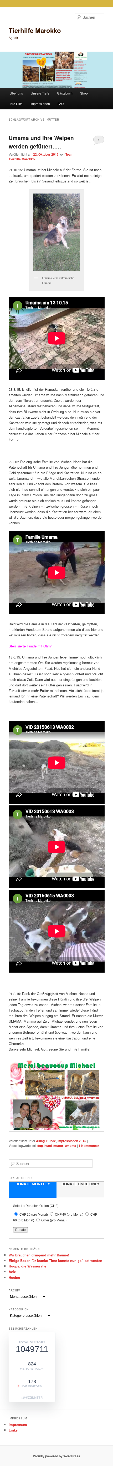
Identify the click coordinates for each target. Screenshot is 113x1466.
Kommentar (89, 1145)
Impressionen (40, 103)
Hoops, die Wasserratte (27, 1266)
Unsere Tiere (40, 93)
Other (53, 1220)
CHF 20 (33, 1214)
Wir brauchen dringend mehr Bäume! (39, 1254)
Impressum (18, 1424)
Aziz (12, 1271)
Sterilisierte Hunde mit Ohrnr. (31, 645)
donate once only (80, 1184)
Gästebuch (65, 93)
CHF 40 (69, 1214)
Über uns (16, 93)
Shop (84, 93)
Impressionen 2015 (72, 1140)
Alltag (40, 1140)
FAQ (61, 103)
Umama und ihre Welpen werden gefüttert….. (41, 142)
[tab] (32, 1190)
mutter (58, 1145)
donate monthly (33, 1184)
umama (70, 1145)
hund (48, 1145)
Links (13, 1430)
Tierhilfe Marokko (35, 30)
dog (40, 1145)
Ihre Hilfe (16, 103)
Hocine (14, 1277)
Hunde (51, 1140)
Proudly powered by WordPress (56, 1456)
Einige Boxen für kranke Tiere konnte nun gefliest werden (55, 1260)
